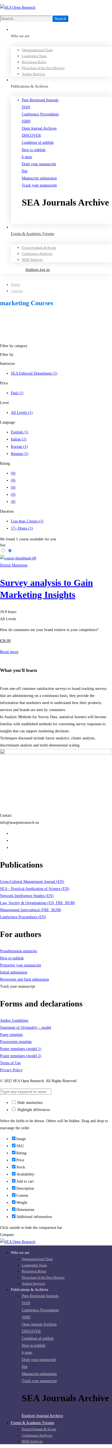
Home (15, 285)
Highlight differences (33, 1110)
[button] (67, 220)
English (19, 432)
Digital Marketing (13, 565)
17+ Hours (22, 528)
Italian (18, 439)
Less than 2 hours (27, 521)
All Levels (22, 413)
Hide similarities (29, 1103)
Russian (19, 454)
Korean (19, 447)
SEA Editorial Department (34, 373)
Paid (17, 393)
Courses (17, 291)
